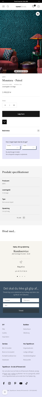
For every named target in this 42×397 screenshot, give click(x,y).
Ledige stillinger (28, 352)
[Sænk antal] (5, 105)
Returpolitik (27, 360)
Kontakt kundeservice (9, 356)
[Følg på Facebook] (3, 383)
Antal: (4, 101)
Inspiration (5, 337)
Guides (4, 333)
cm (17, 147)
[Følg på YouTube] (20, 383)
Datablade (5, 360)
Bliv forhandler (7, 348)
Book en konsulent (8, 352)
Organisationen (28, 348)
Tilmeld (21, 310)
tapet (5, 374)
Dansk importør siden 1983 (21, 1)
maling (13, 374)
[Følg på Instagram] (9, 383)
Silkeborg (26, 333)
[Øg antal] (14, 105)
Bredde (9, 145)
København (27, 329)
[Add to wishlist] (4, 122)
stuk (9, 374)
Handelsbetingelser (29, 356)
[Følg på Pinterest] (15, 383)
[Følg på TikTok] (26, 383)
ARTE (3, 77)
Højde (24, 145)
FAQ (3, 329)
